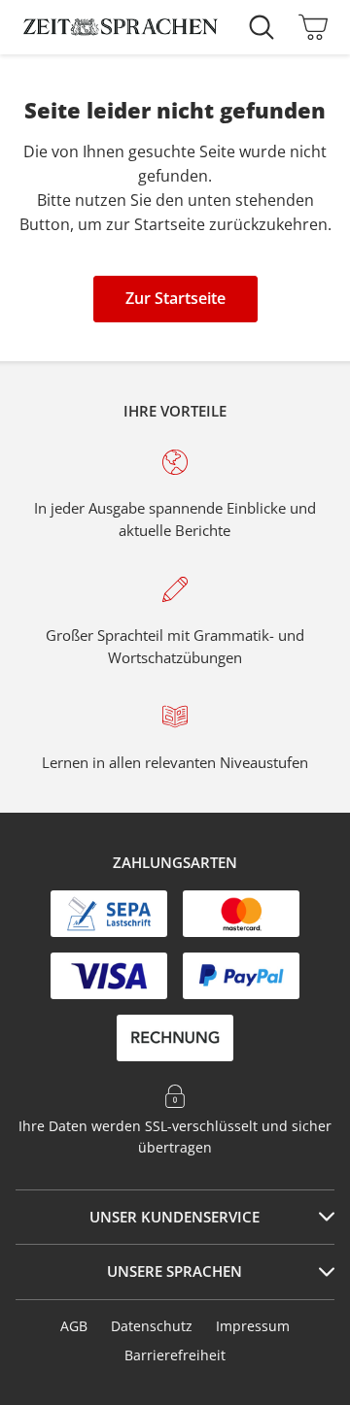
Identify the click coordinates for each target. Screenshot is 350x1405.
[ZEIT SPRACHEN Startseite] (120, 27)
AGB (74, 1326)
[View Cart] (308, 27)
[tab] (175, 1217)
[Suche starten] (266, 27)
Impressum (253, 1326)
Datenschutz (151, 1326)
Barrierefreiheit (175, 1355)
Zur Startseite (175, 298)
